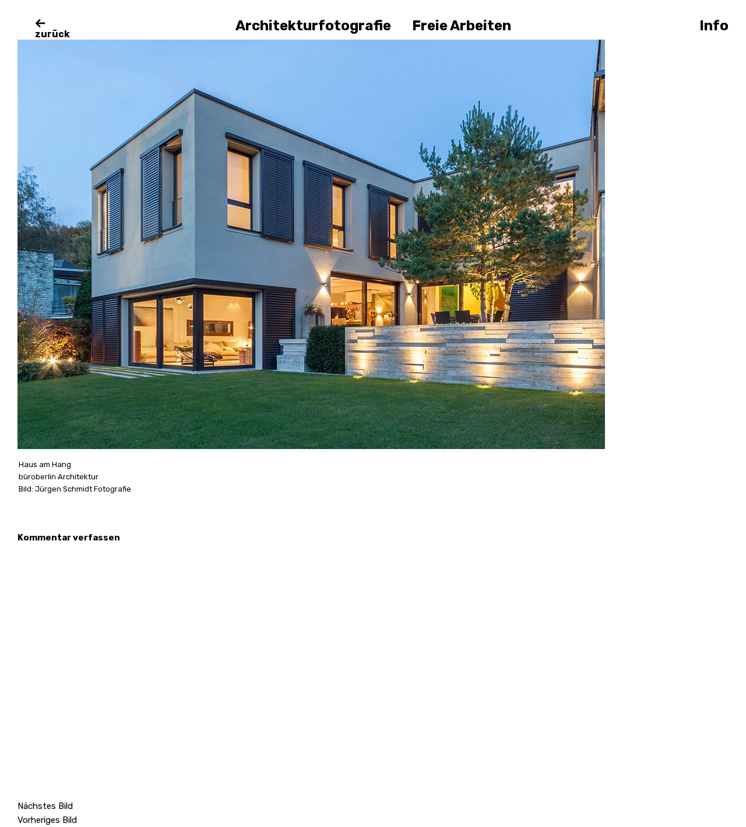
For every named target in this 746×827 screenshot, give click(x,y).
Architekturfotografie (313, 25)
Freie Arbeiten (461, 25)
